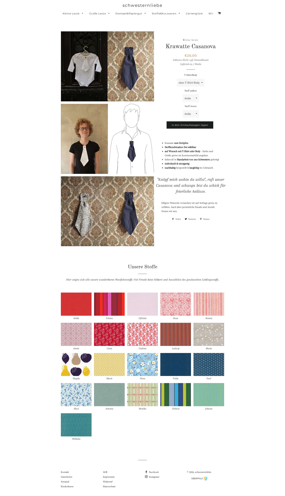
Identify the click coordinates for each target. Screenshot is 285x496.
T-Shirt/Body (190, 74)
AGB (105, 472)
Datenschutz (109, 486)
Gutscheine (66, 476)
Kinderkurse (67, 486)
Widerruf (107, 481)
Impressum (109, 476)
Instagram (153, 476)
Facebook (153, 472)
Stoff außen (191, 90)
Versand (65, 481)
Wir (210, 13)
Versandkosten (201, 59)
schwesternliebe (143, 5)
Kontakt (65, 472)
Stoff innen (191, 106)
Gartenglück (194, 13)
